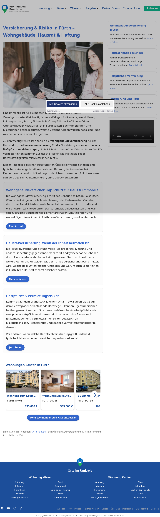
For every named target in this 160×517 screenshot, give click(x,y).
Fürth (60, 482)
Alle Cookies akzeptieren (63, 104)
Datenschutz (142, 509)
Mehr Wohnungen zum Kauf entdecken (53, 417)
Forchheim (19, 490)
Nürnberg (19, 482)
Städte (105, 509)
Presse (77, 509)
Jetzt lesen (15, 347)
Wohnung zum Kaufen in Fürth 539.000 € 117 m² (56, 396)
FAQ (70, 509)
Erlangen (19, 486)
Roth (60, 494)
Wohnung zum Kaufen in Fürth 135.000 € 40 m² (22, 396)
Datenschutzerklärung (103, 111)
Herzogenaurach (19, 497)
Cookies (155, 509)
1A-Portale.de (38, 431)
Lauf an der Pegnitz (60, 490)
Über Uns (115, 509)
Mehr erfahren (17, 279)
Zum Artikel (16, 226)
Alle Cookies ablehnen (97, 104)
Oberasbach (61, 497)
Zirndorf (20, 494)
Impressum (127, 509)
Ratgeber (60, 509)
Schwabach (60, 486)
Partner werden (91, 509)
